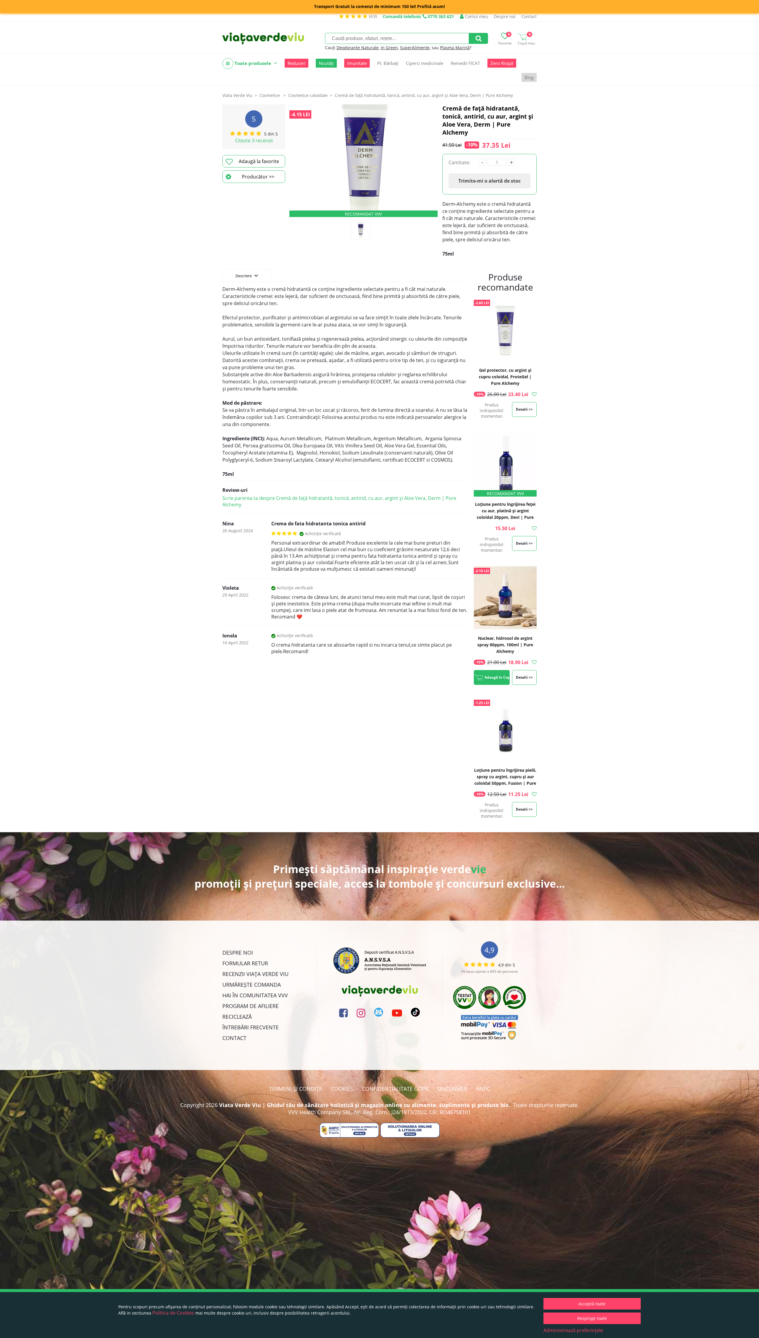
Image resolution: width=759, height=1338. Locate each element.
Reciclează (237, 1016)
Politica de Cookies (173, 1313)
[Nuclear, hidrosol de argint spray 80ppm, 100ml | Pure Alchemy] (505, 598)
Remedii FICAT (465, 63)
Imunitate (357, 63)
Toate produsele (252, 63)
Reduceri (296, 63)
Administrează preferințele (573, 1330)
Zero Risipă (501, 63)
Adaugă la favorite (259, 161)
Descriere (244, 275)
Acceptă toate (591, 1304)
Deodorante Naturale (358, 47)
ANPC (483, 1088)
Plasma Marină (455, 47)
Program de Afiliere (250, 1006)
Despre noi (505, 16)
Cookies (342, 1088)
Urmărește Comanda (251, 984)
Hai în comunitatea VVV (255, 995)
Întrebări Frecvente (250, 1027)
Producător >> (258, 176)
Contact (529, 16)
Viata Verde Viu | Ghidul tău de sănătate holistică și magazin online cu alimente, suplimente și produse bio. (364, 1105)
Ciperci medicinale (424, 63)
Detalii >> (524, 409)
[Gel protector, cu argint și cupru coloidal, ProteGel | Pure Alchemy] (505, 330)
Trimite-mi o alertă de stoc (489, 181)
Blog (529, 77)
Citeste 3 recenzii (254, 140)
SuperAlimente (415, 47)
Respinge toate (592, 1318)
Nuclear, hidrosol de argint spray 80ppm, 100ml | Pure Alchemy (505, 644)
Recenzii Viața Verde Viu (255, 973)
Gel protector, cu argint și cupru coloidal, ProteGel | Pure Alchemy (505, 376)
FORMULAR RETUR (245, 963)
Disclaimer (452, 1088)
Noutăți (326, 63)
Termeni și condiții (295, 1088)
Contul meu (476, 16)
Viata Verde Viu (237, 95)
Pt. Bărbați (387, 63)
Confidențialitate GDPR (395, 1088)
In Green (389, 47)
